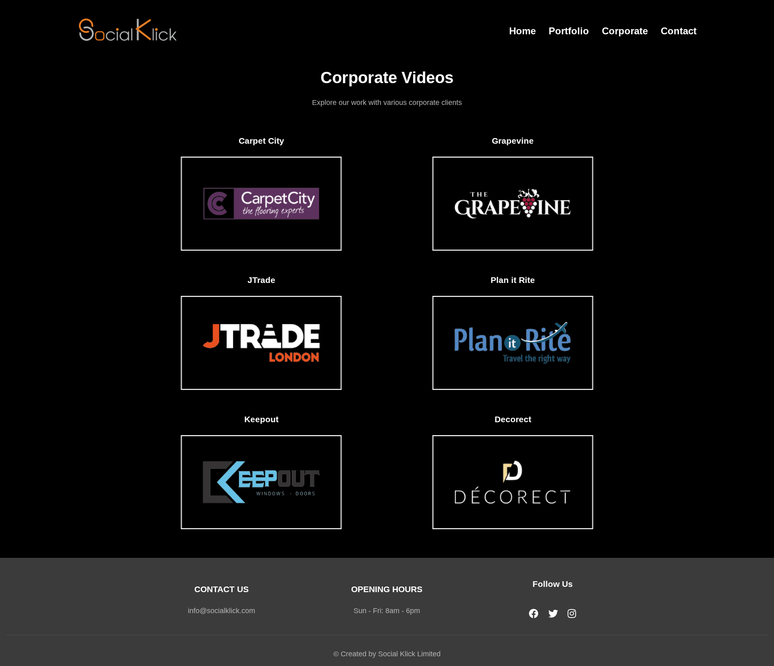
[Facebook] (534, 614)
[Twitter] (553, 614)
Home (522, 30)
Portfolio (569, 30)
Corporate (625, 30)
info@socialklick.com (221, 611)
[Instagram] (572, 614)
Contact (679, 30)
